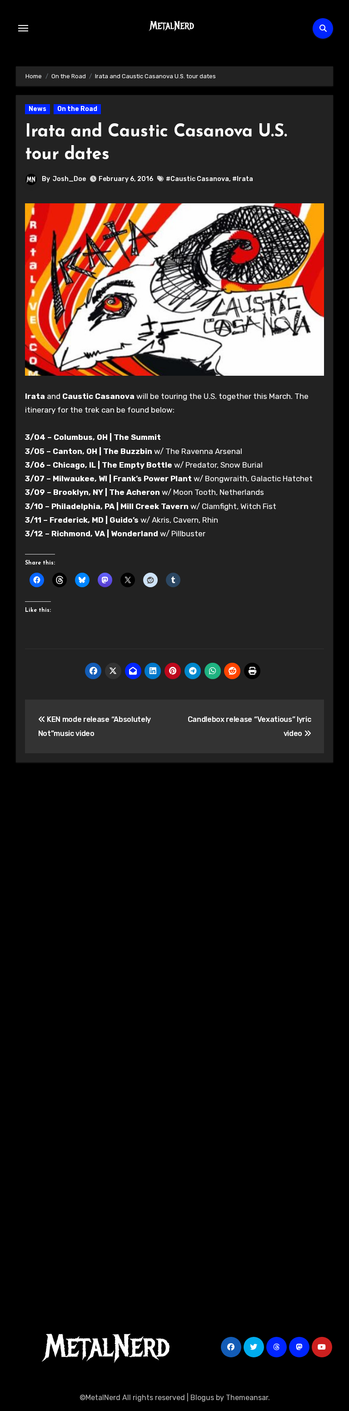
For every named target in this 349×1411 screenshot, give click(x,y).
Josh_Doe (69, 179)
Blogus (202, 1397)
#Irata (242, 179)
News (37, 109)
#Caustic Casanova (197, 179)
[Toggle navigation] (23, 28)
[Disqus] (174, 902)
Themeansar (247, 1397)
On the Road (77, 109)
